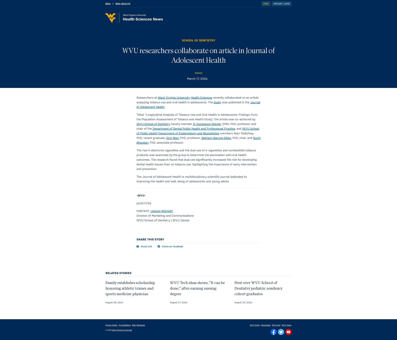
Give (266, 3)
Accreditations (125, 325)
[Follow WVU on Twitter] (281, 332)
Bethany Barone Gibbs (216, 138)
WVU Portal (255, 325)
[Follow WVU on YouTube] (288, 332)
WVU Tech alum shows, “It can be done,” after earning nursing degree (197, 288)
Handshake (266, 325)
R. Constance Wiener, (207, 124)
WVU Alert (276, 325)
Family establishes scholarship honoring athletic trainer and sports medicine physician (130, 288)
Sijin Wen (172, 138)
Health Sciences (201, 97)
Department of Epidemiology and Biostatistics (188, 133)
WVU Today (287, 325)
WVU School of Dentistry (153, 124)
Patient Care (282, 3)
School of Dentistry (198, 40)
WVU (108, 3)
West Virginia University (174, 97)
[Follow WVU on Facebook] (273, 332)
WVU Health (123, 3)
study (217, 102)
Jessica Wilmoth (161, 211)
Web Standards (138, 325)
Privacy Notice (111, 325)
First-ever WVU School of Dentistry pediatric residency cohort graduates (258, 288)
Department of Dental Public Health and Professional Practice (194, 128)
